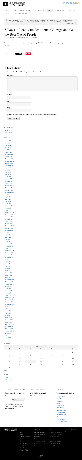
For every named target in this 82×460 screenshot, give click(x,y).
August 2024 (8, 195)
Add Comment (35, 37)
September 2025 (9, 165)
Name (9, 95)
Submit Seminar (26, 10)
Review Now (60, 10)
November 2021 (9, 253)
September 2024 (9, 192)
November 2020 (9, 279)
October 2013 (9, 302)
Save (29, 53)
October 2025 (9, 163)
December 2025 (9, 159)
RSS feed (52, 445)
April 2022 (8, 241)
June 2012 (8, 338)
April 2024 (8, 203)
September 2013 (9, 304)
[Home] (10, 430)
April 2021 (8, 268)
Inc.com (6, 45)
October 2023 (9, 217)
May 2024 (8, 201)
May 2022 (8, 239)
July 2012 (7, 335)
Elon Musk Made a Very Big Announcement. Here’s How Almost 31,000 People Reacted (42, 22)
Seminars (40, 10)
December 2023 (9, 212)
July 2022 (7, 235)
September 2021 (9, 257)
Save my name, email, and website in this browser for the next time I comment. (33, 115)
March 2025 (8, 179)
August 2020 (8, 286)
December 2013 (9, 297)
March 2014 (8, 291)
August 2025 (8, 168)
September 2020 (9, 284)
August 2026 (8, 141)
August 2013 (8, 306)
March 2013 (8, 317)
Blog (7, 10)
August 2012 (8, 333)
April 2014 (8, 288)
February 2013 (9, 320)
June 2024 (8, 199)
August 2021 (8, 259)
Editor (9, 37)
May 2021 (8, 266)
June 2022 (8, 237)
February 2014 (9, 293)
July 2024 (7, 197)
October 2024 (9, 190)
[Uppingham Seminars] (41, 4)
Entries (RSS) (8, 380)
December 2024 (9, 186)
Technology (8, 132)
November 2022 (9, 226)
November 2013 (9, 300)
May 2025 (8, 174)
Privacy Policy (21, 14)
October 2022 (9, 228)
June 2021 (8, 264)
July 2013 (7, 309)
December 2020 (9, 277)
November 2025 (9, 161)
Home (14, 10)
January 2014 (8, 295)
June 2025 (8, 172)
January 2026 (8, 156)
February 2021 (9, 273)
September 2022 (9, 230)
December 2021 (9, 250)
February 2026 (9, 154)
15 (62, 358)
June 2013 (8, 311)
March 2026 (8, 152)
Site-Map (8, 14)
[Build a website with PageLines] (41, 456)
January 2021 (8, 275)
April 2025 (8, 177)
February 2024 (9, 208)
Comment (10, 75)
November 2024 (9, 188)
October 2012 (9, 329)
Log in (7, 377)
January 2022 (8, 248)
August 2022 (8, 233)
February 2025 (9, 181)
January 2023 (8, 221)
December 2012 (9, 324)
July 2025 (7, 170)
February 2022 (9, 246)
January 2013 (8, 322)
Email (9, 101)
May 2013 (8, 313)
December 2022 (9, 224)
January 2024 (8, 210)
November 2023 (9, 215)
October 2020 (9, 282)
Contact (71, 10)
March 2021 (8, 271)
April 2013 (8, 315)
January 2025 (8, 183)
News (49, 10)
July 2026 (7, 143)
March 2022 (8, 244)
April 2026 (8, 150)
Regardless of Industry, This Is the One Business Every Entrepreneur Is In (40, 20)
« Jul (5, 370)
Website (9, 108)
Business (7, 130)
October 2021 (9, 255)
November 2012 (9, 326)
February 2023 (9, 219)
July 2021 (7, 262)
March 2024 (8, 206)
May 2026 (8, 148)
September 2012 (9, 331)
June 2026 (8, 145)
